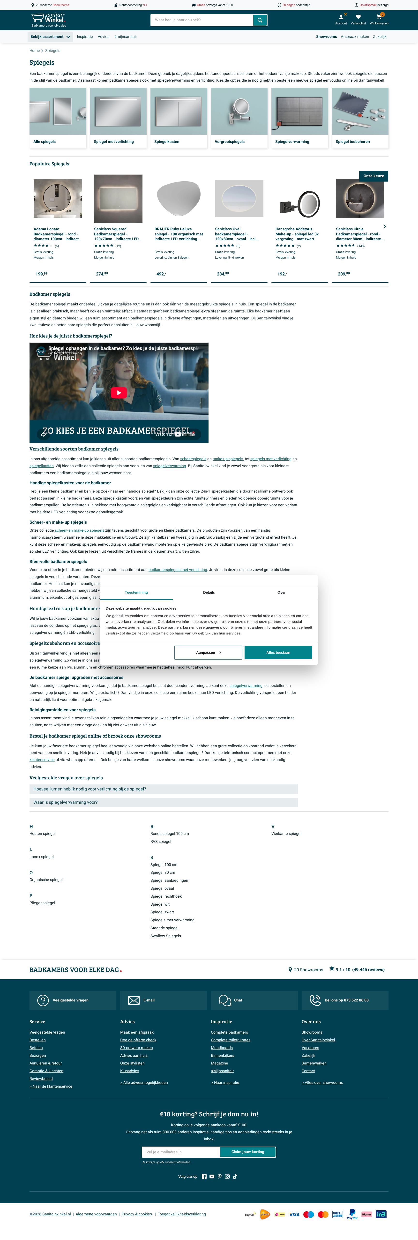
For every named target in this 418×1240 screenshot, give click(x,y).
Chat (238, 1000)
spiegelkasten (42, 466)
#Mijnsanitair (222, 1071)
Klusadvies (129, 1071)
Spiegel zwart (162, 912)
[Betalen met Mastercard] (323, 1214)
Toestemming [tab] (136, 592)
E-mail (149, 1000)
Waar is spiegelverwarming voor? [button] (65, 802)
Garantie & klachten (46, 1071)
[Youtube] (212, 1176)
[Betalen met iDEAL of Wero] (279, 1214)
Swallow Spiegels (165, 936)
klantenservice (42, 760)
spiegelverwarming (169, 466)
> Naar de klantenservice (51, 1086)
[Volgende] (384, 226)
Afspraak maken (355, 37)
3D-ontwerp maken (136, 1048)
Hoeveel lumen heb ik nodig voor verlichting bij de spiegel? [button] (89, 789)
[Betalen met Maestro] (308, 1214)
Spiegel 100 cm (163, 865)
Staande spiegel (164, 928)
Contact (308, 1071)
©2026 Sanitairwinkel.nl (50, 1214)
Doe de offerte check (138, 1040)
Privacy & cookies (137, 1214)
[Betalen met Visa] (294, 1214)
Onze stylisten (132, 1063)
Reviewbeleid (41, 1079)
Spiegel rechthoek (166, 896)
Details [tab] (209, 592)
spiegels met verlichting (270, 459)
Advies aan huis (134, 1055)
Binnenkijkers (222, 1055)
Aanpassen (205, 652)
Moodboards (222, 1048)
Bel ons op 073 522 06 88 (347, 1000)
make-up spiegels (228, 459)
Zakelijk (380, 37)
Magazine (219, 1063)
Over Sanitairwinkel (318, 1040)
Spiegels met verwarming (172, 920)
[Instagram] (227, 1176)
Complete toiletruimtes (230, 1040)
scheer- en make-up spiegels (79, 530)
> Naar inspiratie (225, 1082)
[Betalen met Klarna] (366, 1214)
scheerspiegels (193, 459)
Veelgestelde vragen (71, 1000)
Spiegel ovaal (162, 888)
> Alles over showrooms (322, 1082)
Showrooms (326, 37)
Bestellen (38, 1040)
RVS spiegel (160, 842)
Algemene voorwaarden (96, 1214)
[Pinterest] (220, 1176)
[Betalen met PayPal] (352, 1214)
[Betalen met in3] (381, 1214)
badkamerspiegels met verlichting (178, 570)
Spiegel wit (160, 904)
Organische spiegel (46, 880)
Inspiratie (85, 37)
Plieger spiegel (42, 903)
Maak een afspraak (137, 1032)
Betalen (36, 1048)
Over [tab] (281, 592)
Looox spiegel (42, 857)
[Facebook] (204, 1176)
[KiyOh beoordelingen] (250, 1214)
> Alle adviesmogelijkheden (144, 1082)
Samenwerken (314, 1063)
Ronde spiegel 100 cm (169, 834)
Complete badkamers (229, 1032)
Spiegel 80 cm (162, 872)
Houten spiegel (43, 834)
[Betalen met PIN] (337, 1214)
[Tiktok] (235, 1176)
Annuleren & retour (46, 1063)
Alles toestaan (278, 652)
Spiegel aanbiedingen (169, 880)
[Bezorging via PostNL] (265, 1214)
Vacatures (310, 1048)
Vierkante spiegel (286, 834)
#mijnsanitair (125, 37)
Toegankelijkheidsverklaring (182, 1214)
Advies (103, 37)
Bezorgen (38, 1055)
